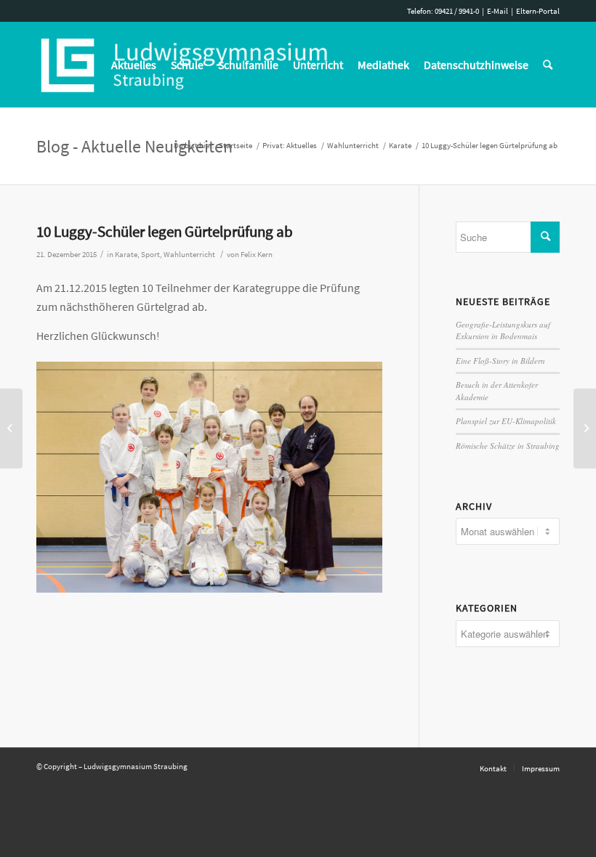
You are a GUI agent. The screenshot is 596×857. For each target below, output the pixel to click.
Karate (126, 254)
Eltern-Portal (538, 11)
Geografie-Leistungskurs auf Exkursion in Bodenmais (503, 330)
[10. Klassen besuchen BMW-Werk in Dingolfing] (584, 428)
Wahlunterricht (189, 254)
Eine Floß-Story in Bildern (500, 360)
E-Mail (497, 11)
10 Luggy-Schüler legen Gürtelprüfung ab (164, 231)
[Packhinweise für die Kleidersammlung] (11, 428)
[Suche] (548, 65)
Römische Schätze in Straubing (508, 445)
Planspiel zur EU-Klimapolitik (506, 420)
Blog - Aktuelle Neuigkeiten (134, 146)
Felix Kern (257, 254)
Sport (150, 254)
